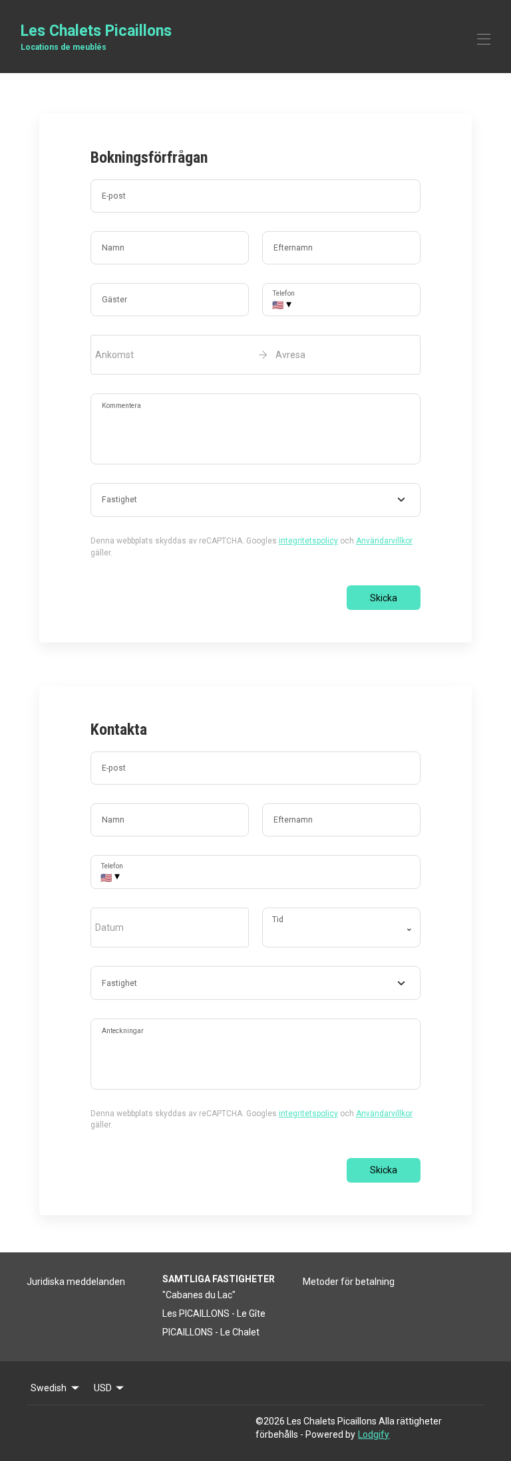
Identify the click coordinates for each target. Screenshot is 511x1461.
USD (103, 1388)
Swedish (49, 1388)
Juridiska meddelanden (76, 1281)
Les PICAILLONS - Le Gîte (213, 1313)
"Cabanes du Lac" (199, 1295)
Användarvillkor (384, 540)
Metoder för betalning (349, 1281)
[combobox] (255, 500)
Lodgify (373, 1434)
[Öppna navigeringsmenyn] (483, 39)
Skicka (383, 598)
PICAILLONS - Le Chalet (210, 1332)
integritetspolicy (308, 540)
